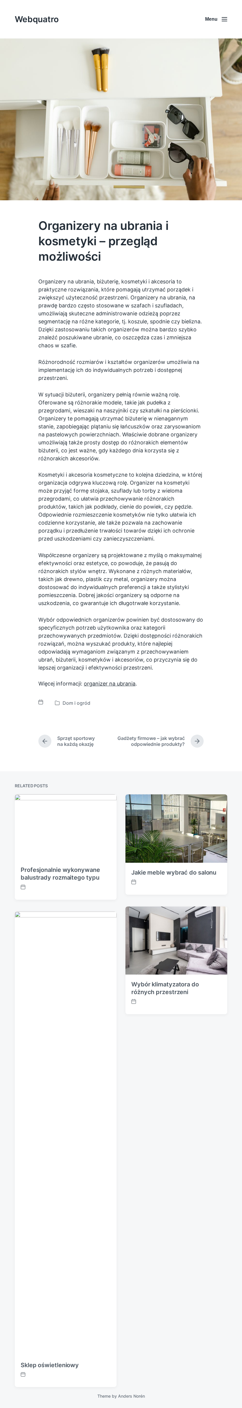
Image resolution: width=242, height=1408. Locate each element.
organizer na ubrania (109, 683)
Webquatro (37, 19)
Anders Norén (131, 1396)
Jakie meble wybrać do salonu (173, 872)
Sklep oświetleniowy (50, 1365)
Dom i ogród (76, 703)
